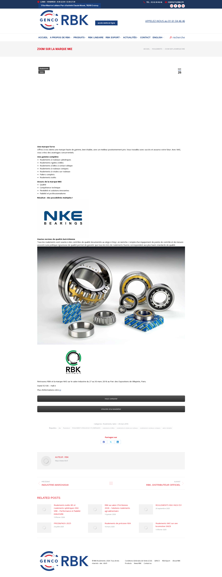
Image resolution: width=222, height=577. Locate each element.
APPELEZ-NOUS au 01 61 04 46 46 (165, 21)
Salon (42, 72)
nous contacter (111, 398)
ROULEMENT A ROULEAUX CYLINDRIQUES (86, 428)
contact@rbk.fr (176, 2)
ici (60, 390)
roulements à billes (108, 428)
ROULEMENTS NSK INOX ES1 (169, 505)
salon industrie (167, 428)
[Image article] (44, 509)
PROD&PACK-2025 (62, 523)
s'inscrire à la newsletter (111, 409)
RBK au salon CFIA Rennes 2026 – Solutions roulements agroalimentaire (117, 508)
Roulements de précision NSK (118, 523)
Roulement (66, 428)
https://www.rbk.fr (61, 461)
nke (60, 428)
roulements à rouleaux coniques (150, 428)
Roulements (44, 69)
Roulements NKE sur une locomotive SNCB (167, 524)
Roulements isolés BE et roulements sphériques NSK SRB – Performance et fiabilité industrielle (67, 509)
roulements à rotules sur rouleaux (127, 428)
